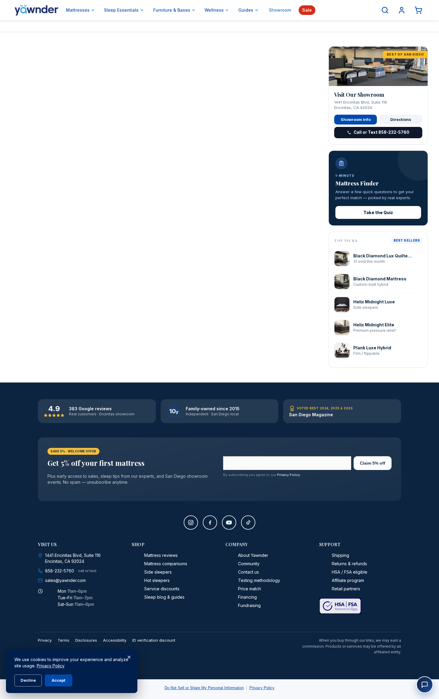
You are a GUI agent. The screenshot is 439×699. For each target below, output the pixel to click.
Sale (307, 10)
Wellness (214, 10)
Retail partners (346, 588)
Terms (63, 640)
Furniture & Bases (171, 10)
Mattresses (78, 10)
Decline (28, 680)
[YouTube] (229, 522)
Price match (249, 588)
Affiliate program (348, 580)
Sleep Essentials (121, 10)
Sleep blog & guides (164, 597)
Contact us (248, 571)
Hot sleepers (157, 580)
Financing (247, 597)
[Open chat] (424, 684)
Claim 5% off (372, 463)
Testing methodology (259, 580)
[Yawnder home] (36, 10)
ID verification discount (153, 640)
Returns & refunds (349, 563)
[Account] (401, 10)
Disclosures (86, 640)
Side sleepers (158, 571)
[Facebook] (210, 522)
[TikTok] (248, 522)
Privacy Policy (288, 475)
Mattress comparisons (165, 563)
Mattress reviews (161, 555)
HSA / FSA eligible (349, 571)
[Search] (385, 10)
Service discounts (161, 588)
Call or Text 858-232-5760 (381, 132)
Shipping (340, 555)
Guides (245, 10)
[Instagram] (191, 522)
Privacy (45, 640)
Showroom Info (356, 119)
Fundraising (249, 605)
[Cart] (418, 10)
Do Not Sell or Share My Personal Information (204, 688)
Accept (58, 680)
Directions (400, 119)
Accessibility (114, 640)
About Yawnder (253, 555)
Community (249, 563)
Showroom (280, 10)
